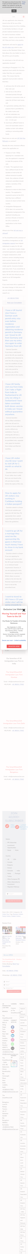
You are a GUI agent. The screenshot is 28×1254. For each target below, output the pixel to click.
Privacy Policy (23, 2)
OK (14, 11)
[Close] (24, 610)
